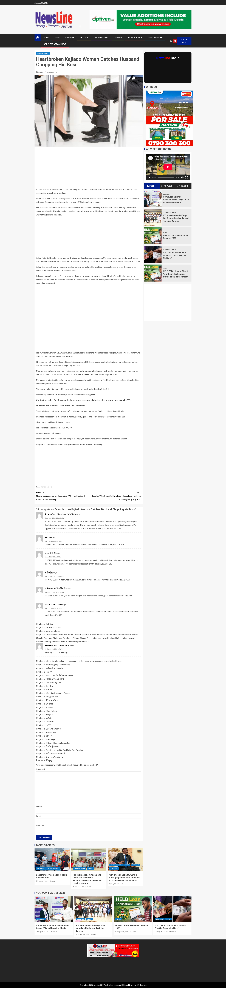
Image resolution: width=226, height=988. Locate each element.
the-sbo (49, 686)
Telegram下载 (52, 696)
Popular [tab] (168, 186)
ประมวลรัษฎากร (53, 682)
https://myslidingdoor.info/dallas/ (61, 514)
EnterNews (128, 985)
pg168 (49, 718)
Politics (84, 38)
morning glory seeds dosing (58, 664)
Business (69, 38)
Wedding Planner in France (58, 693)
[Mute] (182, 177)
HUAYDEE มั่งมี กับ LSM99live (59, 675)
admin (40, 72)
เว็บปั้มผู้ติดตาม (52, 746)
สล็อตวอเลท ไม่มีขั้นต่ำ (55, 588)
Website (40, 825)
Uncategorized (101, 38)
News (57, 38)
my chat (49, 703)
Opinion (135, 865)
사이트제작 (50, 553)
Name (39, 806)
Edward (49, 707)
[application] (168, 167)
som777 (49, 671)
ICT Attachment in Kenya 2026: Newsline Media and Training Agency (175, 218)
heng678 (49, 714)
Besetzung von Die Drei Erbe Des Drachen (64, 750)
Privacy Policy (135, 38)
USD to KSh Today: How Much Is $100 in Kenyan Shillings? (174, 255)
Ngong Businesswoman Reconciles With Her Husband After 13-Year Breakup (60, 496)
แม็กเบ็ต (49, 572)
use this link (51, 732)
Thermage (50, 739)
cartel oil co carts (53, 627)
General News (42, 53)
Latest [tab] (150, 186)
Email (38, 816)
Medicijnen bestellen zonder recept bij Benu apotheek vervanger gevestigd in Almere (84, 661)
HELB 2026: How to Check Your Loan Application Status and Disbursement (175, 274)
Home (46, 38)
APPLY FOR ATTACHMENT (55, 44)
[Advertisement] (88, 168)
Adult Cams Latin (53, 604)
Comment (41, 769)
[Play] (149, 177)
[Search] (170, 41)
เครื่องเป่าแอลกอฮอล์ (55, 753)
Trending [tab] (183, 186)
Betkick (49, 624)
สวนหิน (49, 689)
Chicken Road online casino (58, 743)
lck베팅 (49, 735)
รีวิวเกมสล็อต (52, 700)
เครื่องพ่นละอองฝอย (55, 668)
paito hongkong (53, 631)
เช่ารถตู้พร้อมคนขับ (55, 679)
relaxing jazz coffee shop (57, 645)
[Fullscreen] (186, 177)
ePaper (118, 38)
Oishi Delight (51, 711)
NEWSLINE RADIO (155, 38)
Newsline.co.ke (46, 487)
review (48, 537)
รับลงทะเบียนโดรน (54, 757)
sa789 (48, 725)
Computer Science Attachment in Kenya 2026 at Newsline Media (176, 200)
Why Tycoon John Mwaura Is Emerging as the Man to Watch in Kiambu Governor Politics (124, 878)
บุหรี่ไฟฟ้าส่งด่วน (53, 728)
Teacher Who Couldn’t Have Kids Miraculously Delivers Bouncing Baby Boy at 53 (116, 496)
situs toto (50, 721)
